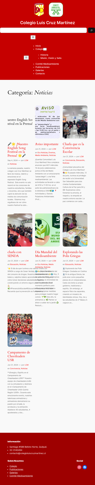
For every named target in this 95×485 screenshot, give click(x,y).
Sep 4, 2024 (13, 160)
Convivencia (70, 160)
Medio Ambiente (41, 155)
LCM (26, 160)
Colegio (39, 49)
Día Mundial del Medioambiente (46, 254)
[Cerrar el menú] (33, 37)
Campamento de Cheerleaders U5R (19, 356)
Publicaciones (16, 469)
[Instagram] (79, 467)
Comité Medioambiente (21, 476)
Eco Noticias (43, 152)
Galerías (14, 472)
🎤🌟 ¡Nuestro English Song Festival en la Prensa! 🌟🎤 (18, 149)
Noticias (13, 164)
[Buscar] (91, 30)
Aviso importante (47, 144)
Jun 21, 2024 (40, 149)
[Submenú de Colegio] (45, 49)
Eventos (52, 152)
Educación (80, 160)
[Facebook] (84, 467)
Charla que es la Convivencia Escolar (73, 148)
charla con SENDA (14, 254)
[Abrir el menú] (26, 58)
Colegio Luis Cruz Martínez (47, 22)
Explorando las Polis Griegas (73, 254)
